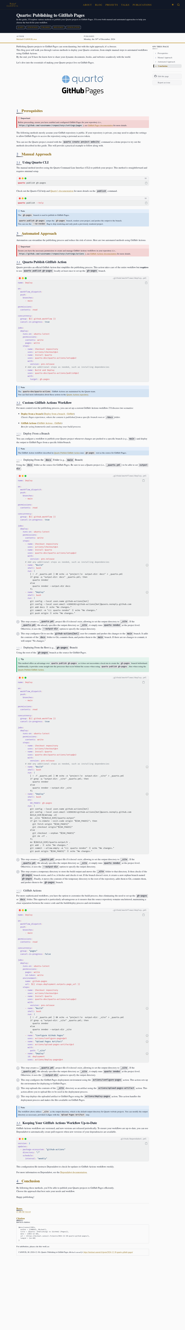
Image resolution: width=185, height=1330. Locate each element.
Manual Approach (163, 57)
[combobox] (178, 5)
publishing (45, 27)
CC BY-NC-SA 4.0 (23, 1212)
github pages (32, 27)
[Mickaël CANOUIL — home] (12, 4)
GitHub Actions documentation (103, 253)
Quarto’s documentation (61, 190)
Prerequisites (161, 53)
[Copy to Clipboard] (146, 183)
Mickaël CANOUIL (24, 39)
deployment (58, 27)
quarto (21, 27)
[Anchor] (45, 110)
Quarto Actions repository (77, 394)
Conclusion (161, 65)
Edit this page (163, 76)
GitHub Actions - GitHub (50, 423)
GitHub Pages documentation (100, 125)
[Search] (178, 5)
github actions (73, 27)
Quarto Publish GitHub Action (67, 452)
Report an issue (164, 82)
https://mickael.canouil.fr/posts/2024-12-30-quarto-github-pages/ (108, 1252)
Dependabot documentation (73, 1172)
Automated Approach (165, 61)
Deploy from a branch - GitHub (59, 413)
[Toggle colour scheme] (172, 5)
